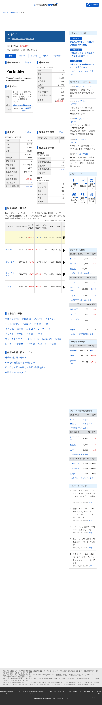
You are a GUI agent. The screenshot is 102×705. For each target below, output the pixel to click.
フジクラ (38, 319)
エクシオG (74, 468)
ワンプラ (74, 314)
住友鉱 (20, 334)
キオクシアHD (12, 319)
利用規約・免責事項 (6, 692)
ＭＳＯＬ (9, 250)
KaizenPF (74, 309)
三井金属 (30, 344)
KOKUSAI (47, 339)
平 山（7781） (82, 154)
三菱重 (53, 344)
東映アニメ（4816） (84, 87)
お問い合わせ (73, 692)
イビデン (48, 324)
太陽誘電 (26, 319)
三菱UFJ (30, 329)
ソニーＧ (42, 344)
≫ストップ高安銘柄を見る (82, 334)
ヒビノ (8, 237)
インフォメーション (86, 692)
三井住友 (19, 344)
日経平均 (74, 350)
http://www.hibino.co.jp (22, 105)
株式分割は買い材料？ (15, 357)
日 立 (8, 344)
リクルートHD (32, 339)
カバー (73, 450)
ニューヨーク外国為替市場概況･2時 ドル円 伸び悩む (84, 542)
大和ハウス (74, 463)
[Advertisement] (51, 21)
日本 (90, 502)
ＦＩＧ (73, 282)
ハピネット (87, 423)
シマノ (73, 420)
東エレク (27, 324)
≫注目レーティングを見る (82, 478)
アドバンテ (51, 319)
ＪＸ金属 (9, 329)
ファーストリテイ (13, 339)
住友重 (73, 445)
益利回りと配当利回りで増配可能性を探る (25, 367)
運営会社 (99, 692)
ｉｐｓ (73, 295)
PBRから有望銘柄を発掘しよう (20, 362)
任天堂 (29, 334)
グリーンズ (10, 262)
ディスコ (9, 334)
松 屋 (73, 259)
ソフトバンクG (12, 324)
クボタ (85, 420)
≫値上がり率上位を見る (81, 273)
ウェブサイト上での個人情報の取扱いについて (31, 692)
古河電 (20, 329)
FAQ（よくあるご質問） (57, 692)
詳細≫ (28, 62)
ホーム (5, 12)
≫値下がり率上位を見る (81, 300)
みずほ (58, 339)
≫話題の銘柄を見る (79, 428)
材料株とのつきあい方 (15, 372)
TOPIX (73, 355)
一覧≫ (59, 132)
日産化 (73, 423)
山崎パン (74, 474)
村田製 (37, 324)
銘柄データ (14, 12)
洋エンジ (74, 264)
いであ (8, 287)
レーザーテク (44, 329)
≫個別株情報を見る (79, 454)
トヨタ (39, 334)
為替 (90, 533)
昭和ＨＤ (74, 330)
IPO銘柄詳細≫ (26, 109)
